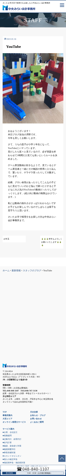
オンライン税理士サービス (14, 422)
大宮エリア (7, 419)
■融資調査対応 (9, 449)
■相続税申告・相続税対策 (14, 463)
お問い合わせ (36, 419)
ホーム (6, 270)
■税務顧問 (7, 435)
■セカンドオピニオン (12, 456)
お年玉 (6, 239)
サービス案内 (8, 429)
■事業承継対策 (9, 452)
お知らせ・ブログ (38, 415)
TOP (5, 412)
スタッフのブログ (32, 270)
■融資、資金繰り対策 (12, 446)
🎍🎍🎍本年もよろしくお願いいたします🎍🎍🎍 (51, 242)
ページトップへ (61, 458)
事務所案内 (7, 415)
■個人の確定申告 (10, 459)
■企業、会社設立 (10, 432)
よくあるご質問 (37, 422)
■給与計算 (7, 442)
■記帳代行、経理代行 (12, 439)
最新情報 (16, 270)
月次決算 (34, 412)
